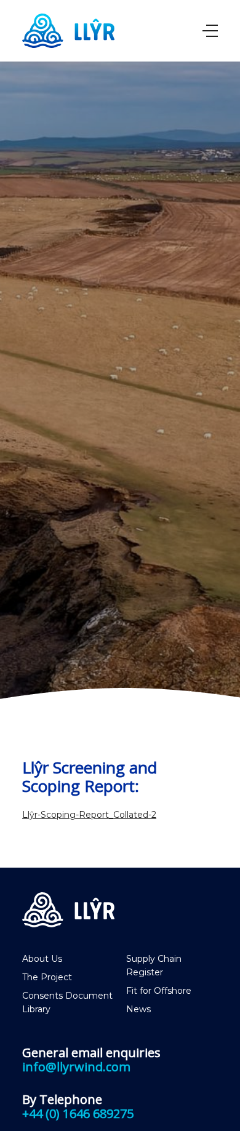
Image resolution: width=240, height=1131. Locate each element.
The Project (47, 977)
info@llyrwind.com (76, 1067)
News (138, 1009)
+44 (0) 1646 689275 (78, 1113)
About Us (42, 958)
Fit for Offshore (158, 990)
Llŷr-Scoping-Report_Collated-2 (89, 814)
